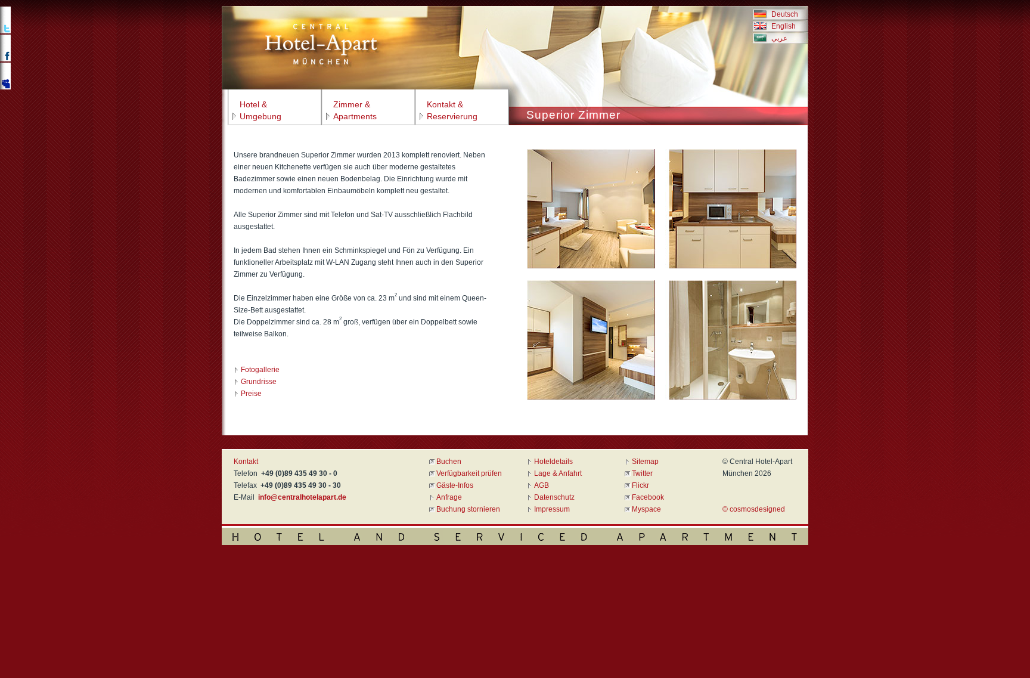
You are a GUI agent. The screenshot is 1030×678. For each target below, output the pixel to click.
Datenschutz (554, 497)
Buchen (448, 461)
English (782, 26)
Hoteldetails (553, 461)
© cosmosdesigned (753, 509)
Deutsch (783, 14)
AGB (541, 485)
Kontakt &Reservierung (452, 110)
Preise (251, 393)
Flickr (640, 485)
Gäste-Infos (454, 485)
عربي (777, 38)
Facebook (648, 497)
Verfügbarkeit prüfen (469, 473)
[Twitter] (6, 32)
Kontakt (246, 461)
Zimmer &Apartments (355, 110)
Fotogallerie (260, 370)
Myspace (646, 509)
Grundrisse (259, 381)
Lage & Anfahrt (558, 473)
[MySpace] (6, 88)
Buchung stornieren (468, 509)
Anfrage (449, 497)
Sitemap (645, 461)
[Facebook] (6, 60)
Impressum (552, 509)
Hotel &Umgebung (260, 110)
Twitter (642, 473)
